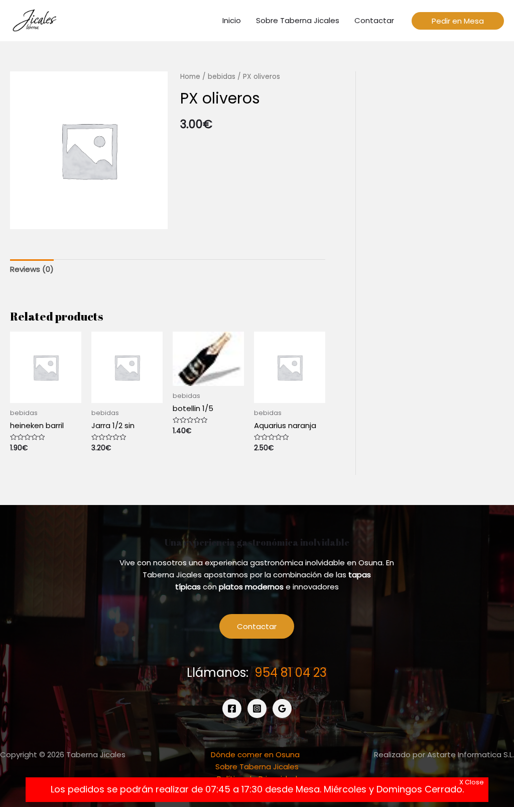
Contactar (257, 626)
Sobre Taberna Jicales (257, 766)
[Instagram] (257, 708)
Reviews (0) (32, 269)
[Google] (282, 708)
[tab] (32, 269)
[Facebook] (231, 708)
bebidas (221, 76)
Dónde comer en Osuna (255, 754)
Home (190, 76)
